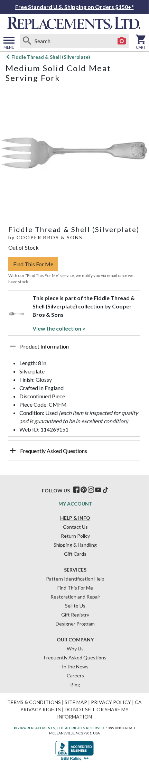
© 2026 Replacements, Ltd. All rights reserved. (59, 728)
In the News (75, 666)
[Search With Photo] (122, 41)
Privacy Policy (111, 702)
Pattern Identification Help (75, 579)
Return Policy (75, 536)
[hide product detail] (12, 346)
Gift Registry (75, 615)
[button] (74, 349)
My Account (75, 504)
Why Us (75, 648)
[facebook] (76, 490)
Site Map (76, 702)
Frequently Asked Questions (75, 657)
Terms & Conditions (34, 702)
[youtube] (98, 490)
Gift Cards (75, 554)
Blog (75, 684)
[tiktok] (105, 490)
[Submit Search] (27, 41)
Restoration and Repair (75, 597)
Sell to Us (75, 606)
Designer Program (75, 624)
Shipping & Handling (75, 545)
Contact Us (75, 527)
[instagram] (91, 490)
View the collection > (59, 328)
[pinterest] (84, 490)
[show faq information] (12, 450)
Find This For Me (33, 264)
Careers (75, 675)
